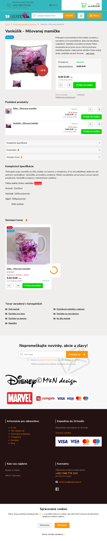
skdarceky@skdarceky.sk (70, 482)
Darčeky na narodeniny (68, 313)
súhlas (41, 514)
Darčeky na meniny (17, 318)
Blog (13, 443)
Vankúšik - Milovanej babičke (25, 123)
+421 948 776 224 (22, 5)
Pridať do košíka (84, 85)
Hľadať (69, 15)
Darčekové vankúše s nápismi (25, 24)
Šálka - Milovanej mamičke (25, 108)
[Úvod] (17, 16)
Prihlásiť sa (75, 354)
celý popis (90, 53)
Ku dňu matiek (63, 318)
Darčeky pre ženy (16, 313)
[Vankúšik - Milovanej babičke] (8, 126)
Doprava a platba (63, 433)
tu (64, 534)
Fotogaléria (16, 437)
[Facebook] (58, 490)
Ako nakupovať (17, 430)
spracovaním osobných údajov (48, 360)
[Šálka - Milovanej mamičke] (8, 111)
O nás (13, 427)
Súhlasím (62, 525)
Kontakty (15, 440)
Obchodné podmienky (20, 434)
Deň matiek (13, 309)
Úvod (7, 24)
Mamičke (12, 323)
